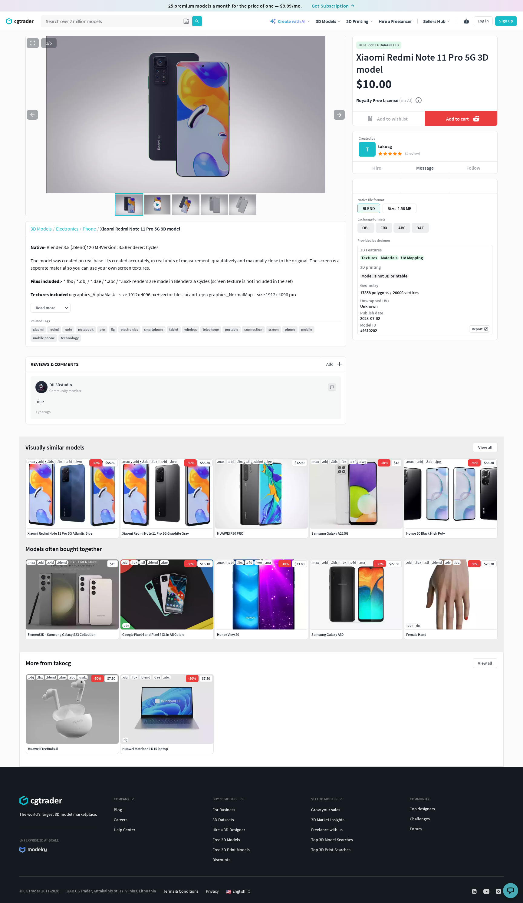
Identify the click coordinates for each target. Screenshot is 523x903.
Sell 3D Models (324, 799)
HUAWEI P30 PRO (230, 533)
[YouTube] (487, 891)
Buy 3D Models (225, 799)
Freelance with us (327, 829)
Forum (416, 829)
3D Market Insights (327, 819)
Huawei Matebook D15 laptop (145, 748)
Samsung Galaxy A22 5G (329, 533)
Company (121, 799)
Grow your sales (325, 809)
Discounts (221, 859)
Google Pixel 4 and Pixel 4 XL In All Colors (153, 634)
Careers (120, 819)
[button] (186, 21)
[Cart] (466, 21)
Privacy (212, 891)
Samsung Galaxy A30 (327, 634)
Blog (118, 809)
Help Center (124, 829)
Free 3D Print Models (231, 849)
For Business (223, 809)
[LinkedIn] (474, 891)
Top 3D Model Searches (332, 839)
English (235, 891)
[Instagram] (499, 891)
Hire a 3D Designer (228, 829)
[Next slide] (339, 115)
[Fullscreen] (33, 43)
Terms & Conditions (181, 891)
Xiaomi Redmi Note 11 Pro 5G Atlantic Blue (60, 533)
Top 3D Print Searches (330, 849)
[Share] (473, 186)
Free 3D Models (226, 839)
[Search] (197, 21)
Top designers (422, 809)
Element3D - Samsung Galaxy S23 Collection (62, 634)
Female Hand (416, 634)
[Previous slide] (32, 115)
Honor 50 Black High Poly (425, 533)
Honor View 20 (228, 634)
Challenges (420, 819)
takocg (385, 146)
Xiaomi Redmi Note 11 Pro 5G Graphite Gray (155, 533)
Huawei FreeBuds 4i (43, 748)
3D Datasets (223, 819)
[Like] (377, 186)
